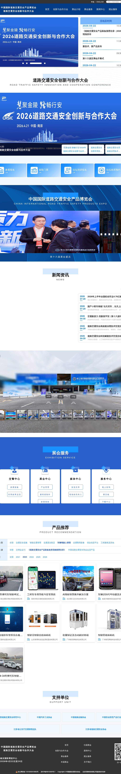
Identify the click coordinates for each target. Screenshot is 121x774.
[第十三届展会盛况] (110, 232)
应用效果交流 (14, 494)
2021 (18, 557)
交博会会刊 (20, 550)
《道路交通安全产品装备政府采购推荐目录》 (47, 550)
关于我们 (87, 762)
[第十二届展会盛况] (113, 232)
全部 (11, 543)
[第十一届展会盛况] (117, 232)
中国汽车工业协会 (44, 717)
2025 (38, 557)
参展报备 (14, 487)
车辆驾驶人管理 (64, 543)
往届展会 (87, 745)
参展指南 (45, 501)
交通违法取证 (49, 543)
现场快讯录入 (75, 494)
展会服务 (64, 756)
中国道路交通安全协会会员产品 (81, 550)
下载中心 (106, 501)
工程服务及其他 (107, 543)
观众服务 (113, 9)
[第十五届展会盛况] (101, 232)
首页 (47, 9)
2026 (45, 557)
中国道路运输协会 (78, 717)
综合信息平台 (92, 543)
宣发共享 (75, 487)
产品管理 (45, 487)
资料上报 (106, 509)
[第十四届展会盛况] (106, 232)
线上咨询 (106, 487)
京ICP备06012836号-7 (48, 772)
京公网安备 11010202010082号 (28, 772)
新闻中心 (100, 9)
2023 (25, 557)
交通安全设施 (21, 543)
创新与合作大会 (60, 9)
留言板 (106, 494)
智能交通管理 (35, 543)
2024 (31, 557)
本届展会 (64, 762)
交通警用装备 (78, 543)
